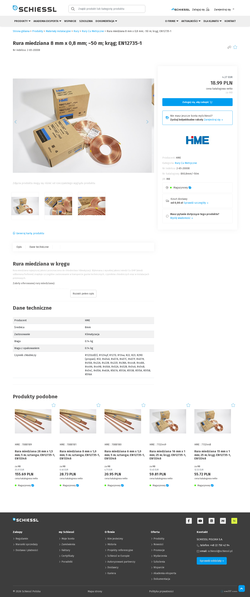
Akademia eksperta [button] (46, 21)
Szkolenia (86, 21)
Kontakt (230, 21)
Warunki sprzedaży (27, 544)
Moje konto (67, 538)
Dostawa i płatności (27, 550)
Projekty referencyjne (120, 550)
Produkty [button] (21, 21)
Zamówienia (68, 544)
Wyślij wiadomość (180, 218)
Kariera (111, 573)
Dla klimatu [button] (211, 21)
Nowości (158, 544)
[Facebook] (189, 521)
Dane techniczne (39, 247)
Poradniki (66, 561)
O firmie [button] (170, 21)
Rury (76, 31)
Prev (17, 123)
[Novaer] (234, 521)
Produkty (159, 538)
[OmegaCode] (229, 591)
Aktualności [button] (189, 21)
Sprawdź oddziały (211, 560)
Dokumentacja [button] (105, 21)
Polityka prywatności (161, 591)
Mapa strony (95, 591)
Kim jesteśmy (115, 538)
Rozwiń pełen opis (83, 293)
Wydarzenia (160, 555)
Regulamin (22, 538)
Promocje (159, 550)
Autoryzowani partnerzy (121, 561)
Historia (111, 544)
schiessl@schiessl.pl (220, 551)
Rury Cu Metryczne (93, 31)
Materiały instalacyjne (58, 31)
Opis (19, 247)
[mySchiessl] (180, 10)
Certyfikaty (67, 555)
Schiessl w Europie (118, 555)
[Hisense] (223, 521)
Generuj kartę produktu (30, 233)
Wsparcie (70, 21)
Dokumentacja (162, 579)
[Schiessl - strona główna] (35, 9)
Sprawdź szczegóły (195, 202)
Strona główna (21, 31)
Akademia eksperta (165, 573)
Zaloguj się (198, 9)
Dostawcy (112, 567)
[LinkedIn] (211, 521)
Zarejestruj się (222, 9)
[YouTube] (200, 521)
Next (149, 123)
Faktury (65, 550)
